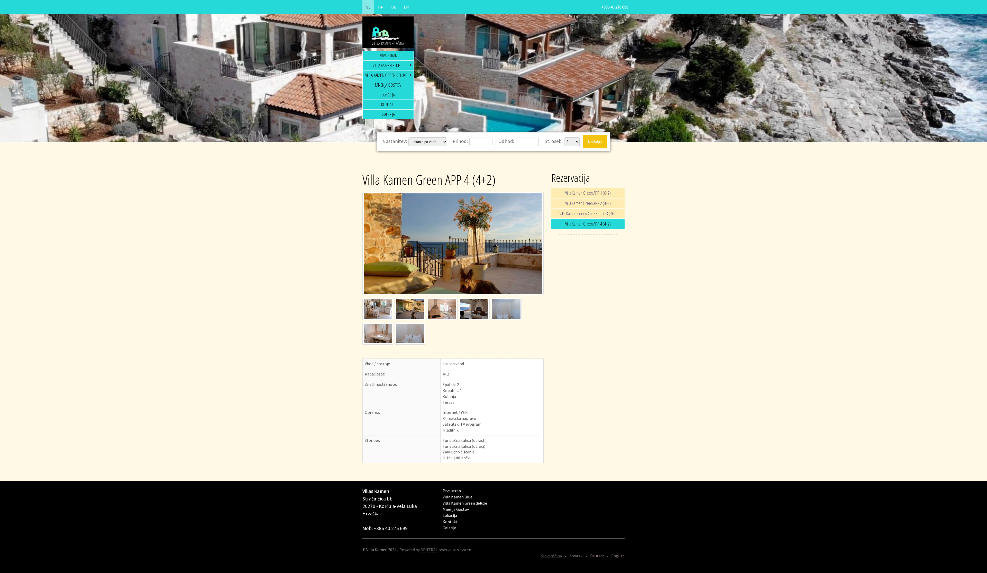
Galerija (388, 114)
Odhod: (506, 141)
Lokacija (388, 95)
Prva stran (388, 55)
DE (393, 7)
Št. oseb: (554, 141)
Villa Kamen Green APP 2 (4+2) (588, 203)
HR (380, 7)
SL (368, 7)
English (618, 555)
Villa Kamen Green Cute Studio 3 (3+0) (588, 213)
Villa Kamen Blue (386, 65)
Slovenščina (551, 555)
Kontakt (388, 104)
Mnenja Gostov (388, 85)
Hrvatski (576, 555)
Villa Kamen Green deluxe (386, 75)
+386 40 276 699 (614, 7)
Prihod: (461, 141)
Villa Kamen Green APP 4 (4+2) (588, 224)
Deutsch (597, 555)
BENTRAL (429, 549)
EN (406, 7)
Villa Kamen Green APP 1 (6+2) (588, 193)
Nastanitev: (395, 141)
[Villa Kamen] (453, 295)
